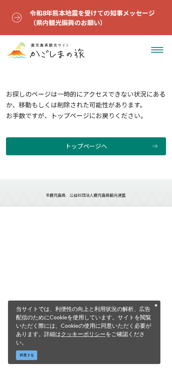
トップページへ (86, 146)
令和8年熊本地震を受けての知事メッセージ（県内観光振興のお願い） (92, 17)
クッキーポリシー (83, 333)
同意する (27, 355)
